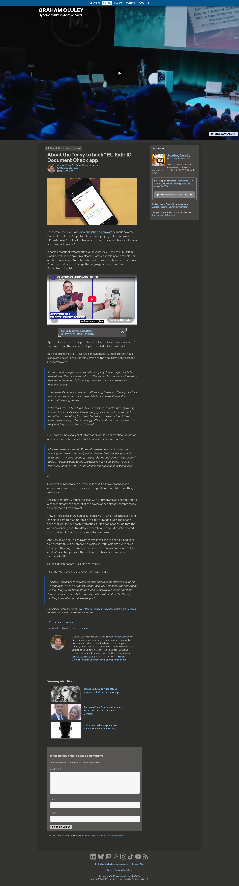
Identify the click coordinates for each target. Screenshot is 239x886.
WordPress (114, 876)
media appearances (97, 653)
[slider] (168, 194)
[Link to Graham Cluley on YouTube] (138, 856)
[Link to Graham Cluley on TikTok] (131, 856)
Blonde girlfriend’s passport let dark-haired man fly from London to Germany (103, 710)
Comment (55, 768)
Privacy (69, 622)
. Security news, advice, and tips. (77, 332)
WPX (137, 876)
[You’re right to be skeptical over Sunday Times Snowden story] (66, 730)
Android (58, 622)
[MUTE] (185, 194)
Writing (107, 3)
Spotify (172, 207)
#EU (74, 628)
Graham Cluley (48, 3)
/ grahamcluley (67, 170)
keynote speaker (116, 636)
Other (185, 207)
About (142, 3)
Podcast (119, 3)
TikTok (121, 656)
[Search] (148, 3)
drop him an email (118, 659)
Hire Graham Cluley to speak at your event (112, 864)
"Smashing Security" (83, 656)
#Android (53, 628)
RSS (179, 207)
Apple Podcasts (159, 207)
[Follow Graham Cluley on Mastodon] (108, 856)
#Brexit (65, 628)
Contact (131, 3)
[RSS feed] (146, 856)
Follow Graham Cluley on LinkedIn (95, 609)
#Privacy (84, 628)
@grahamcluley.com (69, 168)
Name (53, 799)
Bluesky (117, 609)
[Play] (157, 194)
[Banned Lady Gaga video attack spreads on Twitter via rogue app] (66, 694)
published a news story (100, 232)
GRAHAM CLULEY (61, 10)
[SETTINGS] (191, 194)
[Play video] (119, 73)
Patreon (156, 215)
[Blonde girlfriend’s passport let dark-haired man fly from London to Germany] (66, 712)
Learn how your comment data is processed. (104, 835)
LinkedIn (76, 659)
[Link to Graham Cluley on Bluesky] (101, 856)
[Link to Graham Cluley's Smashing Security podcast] (116, 856)
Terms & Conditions (123, 870)
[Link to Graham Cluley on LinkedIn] (93, 856)
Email (53, 813)
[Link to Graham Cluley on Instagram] (123, 856)
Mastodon (130, 609)
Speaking (95, 3)
